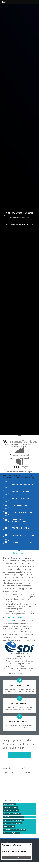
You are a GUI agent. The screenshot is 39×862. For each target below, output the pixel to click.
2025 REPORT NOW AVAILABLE (19, 225)
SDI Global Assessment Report (20, 213)
